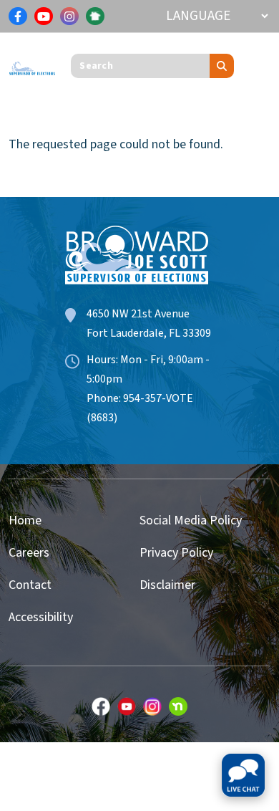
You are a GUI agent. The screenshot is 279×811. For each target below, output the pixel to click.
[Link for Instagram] (69, 16)
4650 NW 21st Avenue (138, 314)
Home (25, 520)
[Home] (32, 65)
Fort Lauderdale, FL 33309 (149, 333)
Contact (30, 585)
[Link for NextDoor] (95, 16)
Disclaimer (167, 585)
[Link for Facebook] (18, 16)
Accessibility (41, 617)
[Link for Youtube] (43, 16)
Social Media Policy (191, 520)
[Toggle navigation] (259, 66)
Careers (29, 553)
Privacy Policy (176, 553)
